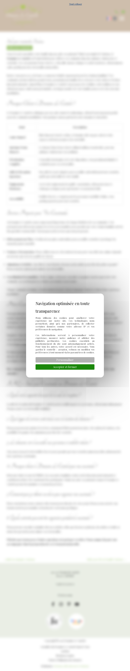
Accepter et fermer (65, 367)
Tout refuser (75, 4)
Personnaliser (65, 360)
